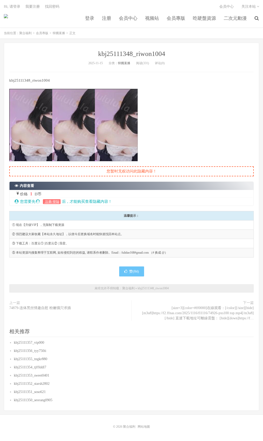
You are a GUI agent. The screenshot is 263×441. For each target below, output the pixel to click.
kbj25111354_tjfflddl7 (30, 367)
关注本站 (249, 6)
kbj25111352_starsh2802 (32, 384)
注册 (106, 18)
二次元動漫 (235, 18)
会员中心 (128, 18)
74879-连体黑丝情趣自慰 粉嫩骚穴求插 (40, 308)
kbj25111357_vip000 (29, 342)
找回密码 (52, 6)
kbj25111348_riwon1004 (131, 53)
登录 (89, 18)
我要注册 (32, 6)
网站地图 (144, 426)
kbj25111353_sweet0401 (31, 375)
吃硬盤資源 (204, 18)
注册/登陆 (51, 202)
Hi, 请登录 (12, 6)
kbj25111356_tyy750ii (30, 351)
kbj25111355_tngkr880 (30, 359)
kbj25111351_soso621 (30, 392)
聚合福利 (6, 18)
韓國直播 (59, 33)
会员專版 (176, 18)
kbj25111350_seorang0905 (33, 400)
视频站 (152, 18)
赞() (134, 271)
